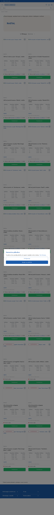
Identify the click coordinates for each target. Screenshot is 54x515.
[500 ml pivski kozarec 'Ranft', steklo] (39, 176)
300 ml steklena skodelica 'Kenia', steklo (13, 231)
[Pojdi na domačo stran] (10, 4)
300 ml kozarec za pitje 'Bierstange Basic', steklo (14, 144)
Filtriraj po (24, 34)
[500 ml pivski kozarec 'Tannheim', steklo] (39, 437)
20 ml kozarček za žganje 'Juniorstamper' (11, 406)
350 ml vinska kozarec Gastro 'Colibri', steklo (39, 318)
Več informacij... (43, 255)
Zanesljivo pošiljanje (6, 1)
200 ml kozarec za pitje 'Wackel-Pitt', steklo (39, 101)
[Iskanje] (51, 8)
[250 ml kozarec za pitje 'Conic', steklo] (15, 307)
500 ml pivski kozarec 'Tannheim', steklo (37, 449)
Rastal (5, 54)
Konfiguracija (27, 258)
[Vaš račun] (48, 5)
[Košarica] (51, 5)
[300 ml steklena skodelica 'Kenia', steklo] (15, 219)
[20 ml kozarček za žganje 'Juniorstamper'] (15, 394)
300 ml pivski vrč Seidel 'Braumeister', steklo (39, 57)
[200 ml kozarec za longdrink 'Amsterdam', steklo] (15, 350)
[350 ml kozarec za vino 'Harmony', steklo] (39, 132)
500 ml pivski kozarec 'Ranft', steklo (38, 187)
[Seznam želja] (46, 5)
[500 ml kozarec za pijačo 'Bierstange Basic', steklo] (15, 437)
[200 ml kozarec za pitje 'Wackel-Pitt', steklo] (39, 89)
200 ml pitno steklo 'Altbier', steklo (38, 361)
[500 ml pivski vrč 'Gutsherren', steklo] (15, 176)
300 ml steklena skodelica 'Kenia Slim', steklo (14, 275)
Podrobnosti (15, 77)
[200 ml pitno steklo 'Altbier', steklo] (39, 350)
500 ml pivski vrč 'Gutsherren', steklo (14, 187)
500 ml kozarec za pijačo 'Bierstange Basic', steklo (14, 449)
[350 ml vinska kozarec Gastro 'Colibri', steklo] (39, 307)
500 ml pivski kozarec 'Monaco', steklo (39, 274)
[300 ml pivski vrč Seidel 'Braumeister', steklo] (39, 45)
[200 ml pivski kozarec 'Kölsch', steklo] (15, 89)
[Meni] (2, 5)
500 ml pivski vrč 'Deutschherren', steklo (37, 231)
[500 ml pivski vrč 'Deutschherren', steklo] (39, 219)
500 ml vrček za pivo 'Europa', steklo (14, 56)
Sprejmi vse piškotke (27, 262)
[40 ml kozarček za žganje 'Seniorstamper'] (39, 394)
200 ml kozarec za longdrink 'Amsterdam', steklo (14, 362)
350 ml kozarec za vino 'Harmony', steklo (38, 144)
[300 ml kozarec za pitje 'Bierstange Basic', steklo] (15, 132)
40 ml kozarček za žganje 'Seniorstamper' (35, 406)
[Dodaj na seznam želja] (24, 39)
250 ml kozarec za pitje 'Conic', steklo (14, 318)
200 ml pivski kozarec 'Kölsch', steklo (14, 100)
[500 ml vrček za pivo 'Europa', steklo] (15, 45)
